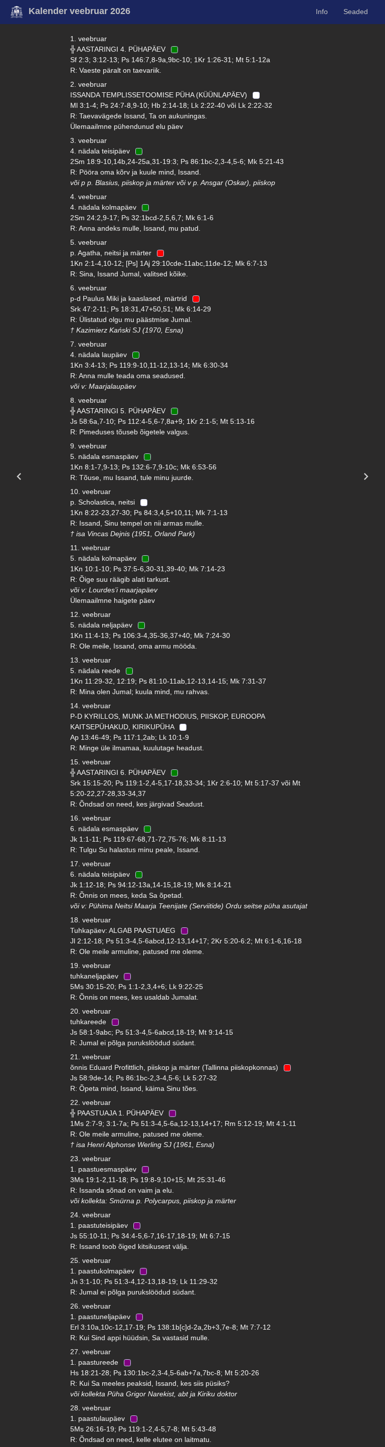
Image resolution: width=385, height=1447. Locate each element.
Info (322, 12)
